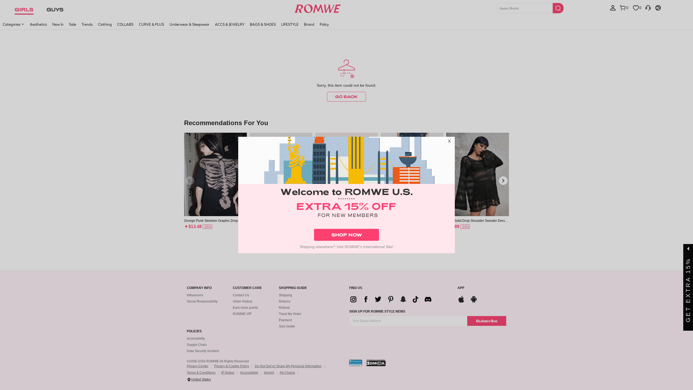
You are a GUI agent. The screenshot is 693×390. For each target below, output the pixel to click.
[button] (449, 142)
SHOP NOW (346, 234)
